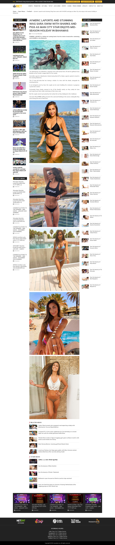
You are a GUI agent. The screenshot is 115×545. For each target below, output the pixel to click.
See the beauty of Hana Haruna (95, 193)
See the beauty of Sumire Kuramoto (95, 224)
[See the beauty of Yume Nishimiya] (85, 110)
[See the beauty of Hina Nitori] (85, 263)
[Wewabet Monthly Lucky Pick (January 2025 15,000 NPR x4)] (22, 498)
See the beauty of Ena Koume (95, 131)
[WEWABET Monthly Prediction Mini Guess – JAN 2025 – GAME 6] (75, 498)
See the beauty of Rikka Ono (95, 147)
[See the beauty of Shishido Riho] (85, 25)
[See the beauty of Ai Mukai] (85, 217)
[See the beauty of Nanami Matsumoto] (85, 125)
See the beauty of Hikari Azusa (95, 47)
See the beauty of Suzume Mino (95, 247)
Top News (18, 20)
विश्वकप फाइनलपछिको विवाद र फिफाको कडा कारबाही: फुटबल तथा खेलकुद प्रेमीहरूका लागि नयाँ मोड (20, 150)
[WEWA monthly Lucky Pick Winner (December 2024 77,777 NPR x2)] (57, 498)
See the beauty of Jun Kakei (95, 39)
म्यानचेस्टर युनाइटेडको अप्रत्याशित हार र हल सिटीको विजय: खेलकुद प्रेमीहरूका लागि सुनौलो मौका (19, 170)
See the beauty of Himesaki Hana (95, 185)
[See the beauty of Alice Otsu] (85, 256)
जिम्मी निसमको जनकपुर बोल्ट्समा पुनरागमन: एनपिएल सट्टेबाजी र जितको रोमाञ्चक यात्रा (20, 93)
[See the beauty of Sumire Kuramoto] (85, 225)
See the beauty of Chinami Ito (95, 101)
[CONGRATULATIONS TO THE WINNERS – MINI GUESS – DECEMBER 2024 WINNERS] (39, 498)
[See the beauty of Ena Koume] (85, 133)
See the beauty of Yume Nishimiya (95, 108)
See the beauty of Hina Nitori (95, 262)
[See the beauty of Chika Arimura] (85, 163)
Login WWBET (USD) (73, 1)
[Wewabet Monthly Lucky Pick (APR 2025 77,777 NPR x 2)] (93, 498)
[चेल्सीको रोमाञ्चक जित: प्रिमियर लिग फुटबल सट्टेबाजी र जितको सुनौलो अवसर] (19, 68)
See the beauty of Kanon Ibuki (95, 239)
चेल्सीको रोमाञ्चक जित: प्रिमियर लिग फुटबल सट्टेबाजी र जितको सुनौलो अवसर (19, 75)
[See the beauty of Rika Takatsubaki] (85, 171)
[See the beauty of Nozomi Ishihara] (85, 117)
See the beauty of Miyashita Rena (95, 31)
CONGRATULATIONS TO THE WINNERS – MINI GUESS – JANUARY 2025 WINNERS (20, 210)
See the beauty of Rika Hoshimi (47, 466)
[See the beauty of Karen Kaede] (85, 86)
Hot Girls (87, 20)
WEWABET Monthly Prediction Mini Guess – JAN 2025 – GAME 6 (19, 247)
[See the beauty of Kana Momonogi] (85, 156)
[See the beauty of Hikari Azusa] (85, 48)
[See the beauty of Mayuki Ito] (85, 286)
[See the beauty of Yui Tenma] (85, 63)
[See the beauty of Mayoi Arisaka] (85, 71)
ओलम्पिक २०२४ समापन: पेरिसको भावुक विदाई (47, 460)
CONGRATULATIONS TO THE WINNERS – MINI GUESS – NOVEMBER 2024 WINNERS (20, 257)
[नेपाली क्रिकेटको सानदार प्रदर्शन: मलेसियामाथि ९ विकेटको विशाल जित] (19, 49)
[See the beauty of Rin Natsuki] (85, 140)
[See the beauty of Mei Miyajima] (85, 279)
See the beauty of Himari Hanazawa (95, 208)
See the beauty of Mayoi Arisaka (95, 70)
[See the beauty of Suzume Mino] (85, 248)
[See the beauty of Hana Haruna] (85, 194)
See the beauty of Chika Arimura (95, 162)
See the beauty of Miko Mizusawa (95, 93)
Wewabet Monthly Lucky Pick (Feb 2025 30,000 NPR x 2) (19, 201)
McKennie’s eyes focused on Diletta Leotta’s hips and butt (55, 478)
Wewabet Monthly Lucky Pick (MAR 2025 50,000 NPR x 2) (19, 192)
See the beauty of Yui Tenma (95, 62)
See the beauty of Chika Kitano (95, 231)
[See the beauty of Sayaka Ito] (85, 79)
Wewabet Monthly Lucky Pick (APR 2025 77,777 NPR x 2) (19, 183)
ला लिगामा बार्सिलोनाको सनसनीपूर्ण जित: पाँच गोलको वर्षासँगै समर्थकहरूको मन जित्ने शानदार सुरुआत (20, 112)
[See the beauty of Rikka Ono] (85, 148)
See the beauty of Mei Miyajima (95, 278)
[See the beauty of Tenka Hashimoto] (85, 179)
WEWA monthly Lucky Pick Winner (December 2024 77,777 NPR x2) (19, 238)
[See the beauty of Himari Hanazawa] (85, 210)
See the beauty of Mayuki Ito (95, 285)
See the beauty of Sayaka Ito (95, 78)
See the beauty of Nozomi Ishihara (95, 116)
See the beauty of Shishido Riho (95, 24)
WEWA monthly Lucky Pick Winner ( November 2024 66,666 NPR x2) (20, 266)
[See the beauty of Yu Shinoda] (85, 271)
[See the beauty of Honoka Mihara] (85, 202)
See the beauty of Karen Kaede (95, 85)
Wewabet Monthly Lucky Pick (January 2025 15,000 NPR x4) (19, 219)
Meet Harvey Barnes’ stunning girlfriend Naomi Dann (53, 444)
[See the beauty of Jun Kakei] (85, 40)
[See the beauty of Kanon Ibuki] (85, 240)
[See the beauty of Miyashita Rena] (85, 33)
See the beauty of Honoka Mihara (95, 201)
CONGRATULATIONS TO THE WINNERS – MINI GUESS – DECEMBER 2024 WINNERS (20, 229)
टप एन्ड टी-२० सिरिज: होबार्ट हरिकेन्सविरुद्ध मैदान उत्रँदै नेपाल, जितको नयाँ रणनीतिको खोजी (20, 131)
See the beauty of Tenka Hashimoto (95, 178)
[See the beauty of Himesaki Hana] (85, 186)
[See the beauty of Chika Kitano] (85, 233)
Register (98, 1)
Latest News (19, 178)
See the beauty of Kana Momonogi (95, 155)
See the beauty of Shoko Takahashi (48, 472)
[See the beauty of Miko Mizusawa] (85, 94)
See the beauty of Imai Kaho (95, 54)
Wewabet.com (17, 6)
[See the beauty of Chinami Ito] (85, 102)
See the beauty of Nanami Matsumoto (96, 124)
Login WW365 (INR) (87, 1)
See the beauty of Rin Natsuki (95, 139)
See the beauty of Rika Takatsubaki (95, 170)
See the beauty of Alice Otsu (95, 254)
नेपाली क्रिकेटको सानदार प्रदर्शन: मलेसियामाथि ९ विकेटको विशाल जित (20, 57)
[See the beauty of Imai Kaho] (85, 56)
